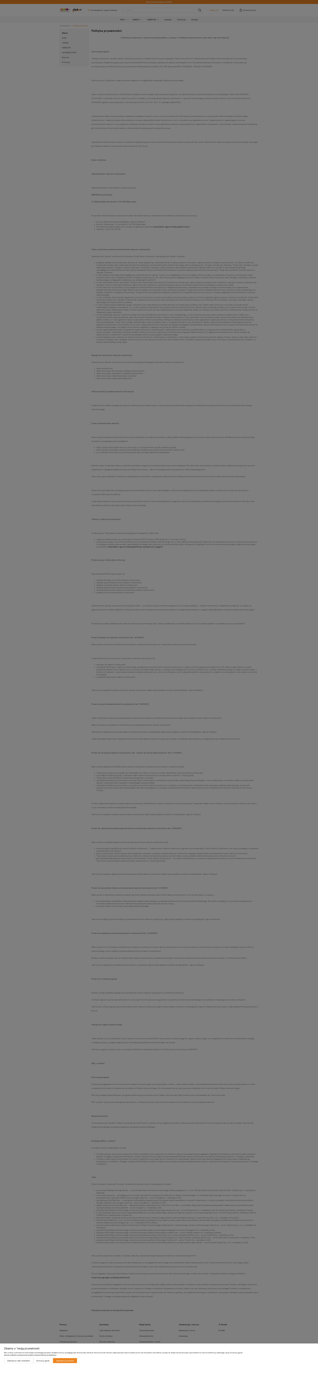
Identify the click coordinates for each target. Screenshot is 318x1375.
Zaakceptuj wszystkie (65, 1361)
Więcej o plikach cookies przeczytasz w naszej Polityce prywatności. (30, 1355)
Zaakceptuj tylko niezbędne (18, 1361)
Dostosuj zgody (43, 1361)
